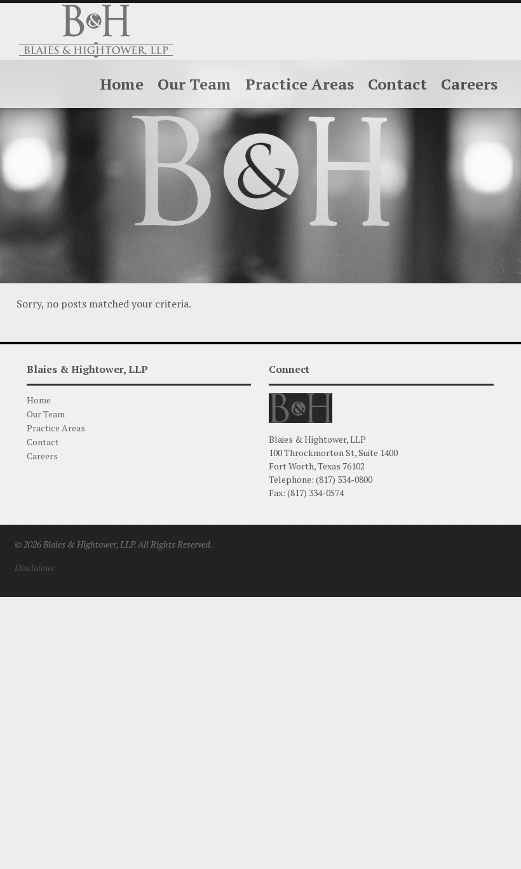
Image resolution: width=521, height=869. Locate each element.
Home (39, 400)
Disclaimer (35, 568)
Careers (42, 456)
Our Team (46, 414)
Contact (43, 442)
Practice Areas (56, 428)
